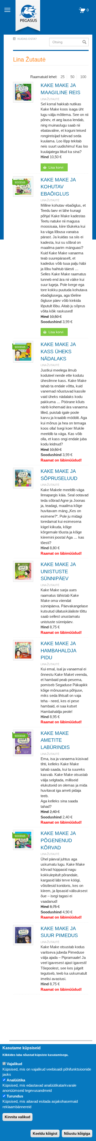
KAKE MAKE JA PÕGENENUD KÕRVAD (58, 840)
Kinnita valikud (17, 1117)
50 (72, 77)
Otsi (85, 42)
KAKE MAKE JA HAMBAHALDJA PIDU (58, 650)
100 (83, 77)
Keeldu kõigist (45, 1133)
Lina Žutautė (50, 99)
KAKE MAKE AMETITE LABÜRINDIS (55, 740)
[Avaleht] (25, 17)
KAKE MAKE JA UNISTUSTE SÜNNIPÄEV (58, 571)
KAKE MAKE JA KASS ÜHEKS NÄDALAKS (58, 351)
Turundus (15, 1096)
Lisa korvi (55, 167)
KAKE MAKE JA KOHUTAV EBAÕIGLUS (58, 187)
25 (62, 77)
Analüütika (16, 1080)
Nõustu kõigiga (77, 1133)
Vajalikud (14, 1064)
